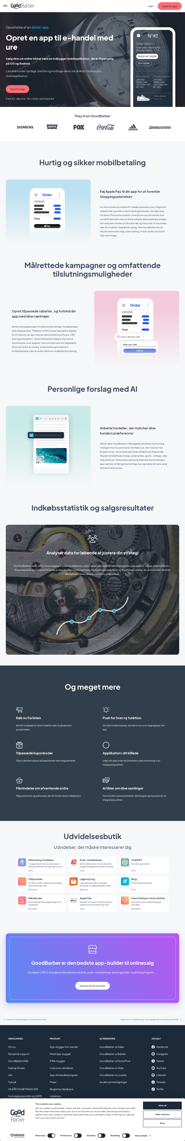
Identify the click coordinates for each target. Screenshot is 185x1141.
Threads (160, 1082)
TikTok (160, 1089)
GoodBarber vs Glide (112, 1068)
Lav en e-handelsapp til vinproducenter (26, 1019)
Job (10, 1075)
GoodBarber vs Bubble (113, 1053)
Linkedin (161, 1075)
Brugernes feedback (61, 1089)
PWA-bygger (57, 1060)
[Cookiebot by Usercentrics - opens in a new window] (17, 1136)
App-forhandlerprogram (64, 1075)
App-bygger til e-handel (64, 1046)
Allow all (162, 1105)
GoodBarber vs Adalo (112, 1046)
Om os (12, 1046)
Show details (141, 1136)
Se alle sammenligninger (113, 1082)
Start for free (17, 89)
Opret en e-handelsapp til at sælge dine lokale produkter (149, 1019)
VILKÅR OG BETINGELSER (23, 1089)
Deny (162, 1123)
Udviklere (55, 1096)
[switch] (78, 1135)
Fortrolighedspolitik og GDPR (25, 1096)
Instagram (162, 1053)
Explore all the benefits (93, 985)
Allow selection (162, 1114)
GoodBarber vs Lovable (113, 1075)
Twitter (160, 1060)
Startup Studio (16, 1068)
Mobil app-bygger (60, 1053)
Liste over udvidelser (61, 1068)
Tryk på (12, 1082)
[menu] (5, 6)
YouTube (161, 1068)
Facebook (162, 1046)
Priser (53, 1082)
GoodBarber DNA (18, 1060)
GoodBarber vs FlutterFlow (115, 1060)
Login (150, 6)
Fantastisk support (18, 1053)
